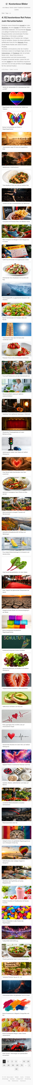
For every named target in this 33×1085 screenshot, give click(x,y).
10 (24, 1061)
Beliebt (17, 1077)
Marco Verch (10, 1077)
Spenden (12, 1078)
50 (13, 1065)
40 (8, 1065)
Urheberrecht (19, 1078)
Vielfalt (9, 61)
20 (28, 1061)
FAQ (9, 1080)
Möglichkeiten (6, 38)
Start (3, 13)
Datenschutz (15, 1080)
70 (22, 1065)
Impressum (23, 1080)
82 (16, 1069)
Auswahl (22, 25)
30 (4, 1065)
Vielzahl (16, 27)
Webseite (20, 42)
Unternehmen (6, 53)
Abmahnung (28, 1078)
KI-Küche (27, 1077)
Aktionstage (5, 1078)
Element (28, 63)
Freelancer (16, 53)
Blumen (28, 29)
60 (17, 1065)
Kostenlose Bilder (18, 4)
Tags (7, 13)
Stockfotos (5, 27)
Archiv (22, 1077)
